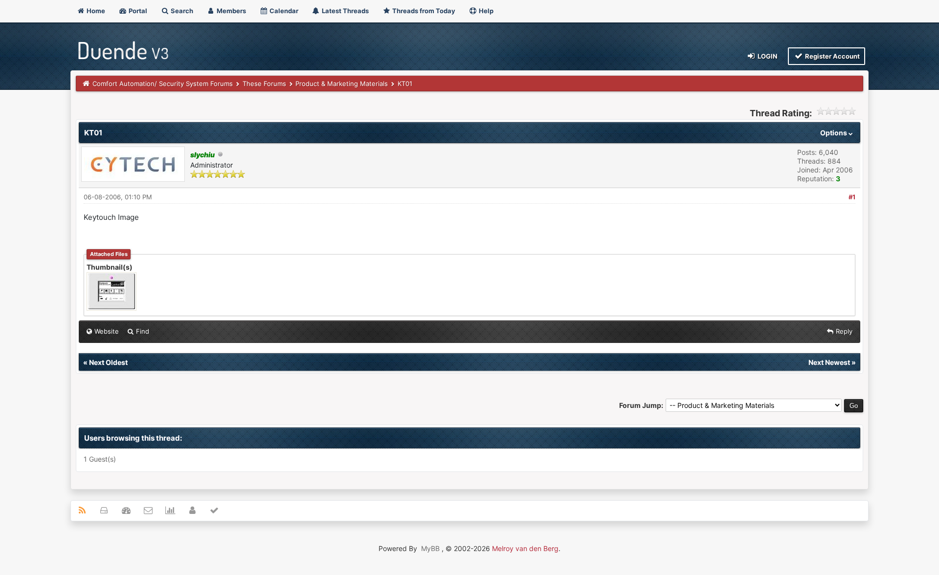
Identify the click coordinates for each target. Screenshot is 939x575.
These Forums (264, 83)
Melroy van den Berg (525, 548)
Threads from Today (423, 11)
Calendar (283, 11)
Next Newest (829, 362)
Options (834, 132)
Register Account (832, 56)
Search (181, 11)
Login (767, 56)
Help (485, 11)
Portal (137, 11)
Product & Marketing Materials (341, 83)
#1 (852, 197)
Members (230, 11)
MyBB (430, 548)
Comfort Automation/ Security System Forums (162, 83)
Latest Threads (344, 11)
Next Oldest (108, 362)
